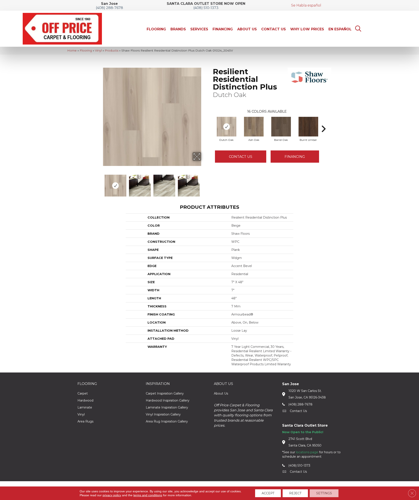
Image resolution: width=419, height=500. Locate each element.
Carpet (82, 393)
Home (72, 50)
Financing (295, 157)
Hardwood (85, 400)
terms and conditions (147, 495)
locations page (307, 452)
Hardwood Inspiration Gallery (167, 400)
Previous (100, 183)
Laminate (84, 407)
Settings (324, 493)
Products (111, 50)
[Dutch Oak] (226, 127)
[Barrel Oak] (281, 127)
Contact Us (240, 157)
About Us (221, 393)
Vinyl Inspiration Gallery (163, 414)
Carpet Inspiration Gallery (165, 393)
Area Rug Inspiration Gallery (167, 421)
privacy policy (112, 495)
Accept (268, 493)
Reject (295, 493)
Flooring (86, 50)
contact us (298, 411)
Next (204, 183)
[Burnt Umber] (308, 127)
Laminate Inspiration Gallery (167, 407)
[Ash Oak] (254, 127)
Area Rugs (85, 421)
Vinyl (98, 50)
